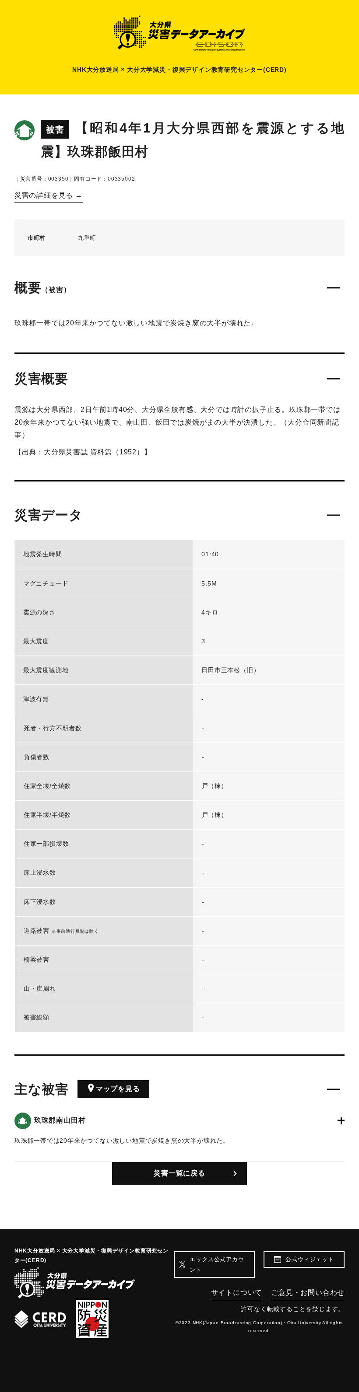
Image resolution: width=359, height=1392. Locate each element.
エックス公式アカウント (217, 1264)
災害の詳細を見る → (48, 195)
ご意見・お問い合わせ (308, 1292)
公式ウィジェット (309, 1259)
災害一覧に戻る (179, 1173)
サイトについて (237, 1292)
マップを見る (118, 1088)
